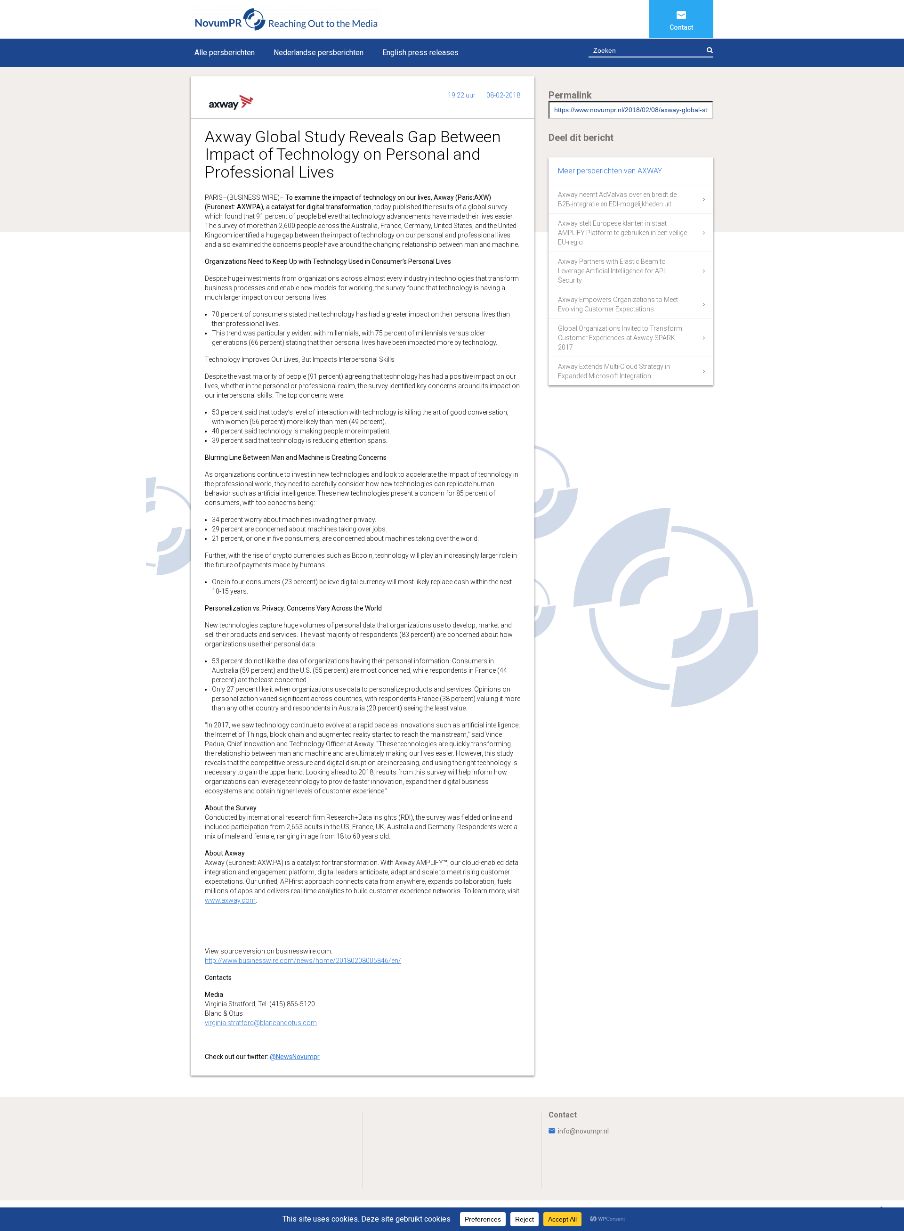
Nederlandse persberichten (318, 52)
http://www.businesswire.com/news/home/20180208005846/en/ (303, 960)
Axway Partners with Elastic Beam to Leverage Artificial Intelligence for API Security (612, 271)
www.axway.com (230, 900)
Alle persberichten (224, 52)
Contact (681, 27)
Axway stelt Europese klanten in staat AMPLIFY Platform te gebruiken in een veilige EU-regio (622, 233)
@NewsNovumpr (295, 1056)
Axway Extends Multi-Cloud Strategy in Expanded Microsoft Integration (614, 371)
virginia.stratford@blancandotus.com (261, 1023)
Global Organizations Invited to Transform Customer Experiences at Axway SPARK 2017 (620, 338)
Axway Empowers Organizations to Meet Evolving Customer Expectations (618, 304)
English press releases (420, 52)
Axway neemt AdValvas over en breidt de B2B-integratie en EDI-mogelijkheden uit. (617, 199)
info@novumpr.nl (583, 1131)
